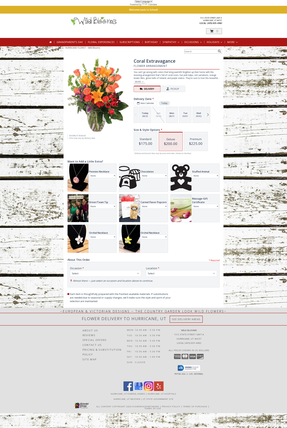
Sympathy (169, 42)
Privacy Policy (171, 406)
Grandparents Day (70, 42)
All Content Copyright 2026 (114, 406)
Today (164, 103)
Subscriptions (130, 42)
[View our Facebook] (128, 390)
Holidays (213, 42)
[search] (219, 51)
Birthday (151, 42)
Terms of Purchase (195, 406)
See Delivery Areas (186, 319)
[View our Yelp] (159, 390)
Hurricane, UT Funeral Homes (128, 393)
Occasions (191, 42)
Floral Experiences (101, 42)
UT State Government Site (158, 399)
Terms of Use (153, 408)
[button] (214, 31)
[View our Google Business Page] (138, 390)
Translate (152, 4)
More (231, 42)
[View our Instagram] (148, 390)
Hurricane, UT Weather (127, 399)
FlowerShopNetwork (145, 406)
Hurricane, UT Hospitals (162, 393)
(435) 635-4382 (214, 23)
